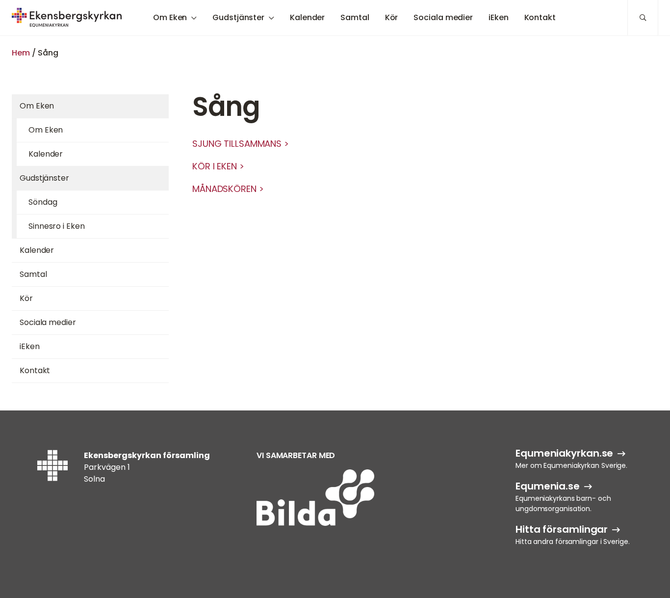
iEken (499, 17)
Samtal (354, 17)
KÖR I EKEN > (218, 166)
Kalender (307, 17)
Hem (21, 52)
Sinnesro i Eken (56, 226)
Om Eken (170, 17)
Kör (391, 17)
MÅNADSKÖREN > (228, 189)
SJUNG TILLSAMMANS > (240, 143)
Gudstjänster (238, 17)
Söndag (42, 202)
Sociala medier (443, 17)
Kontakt (540, 17)
